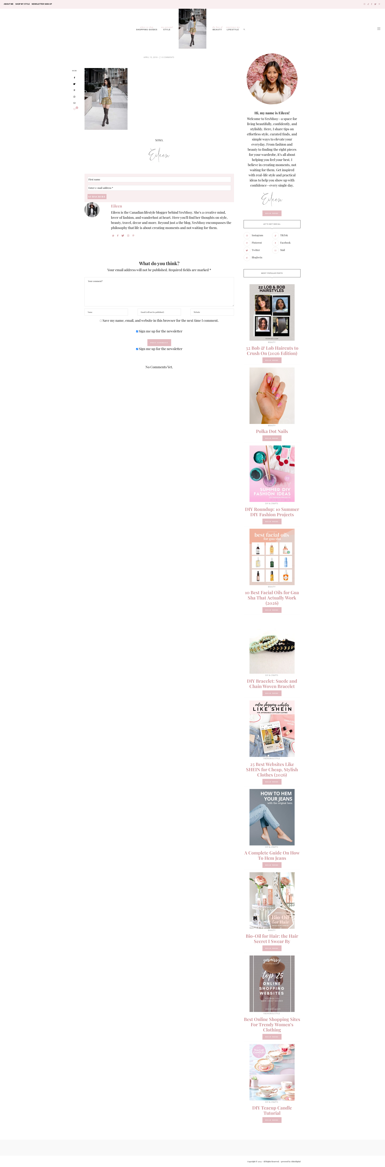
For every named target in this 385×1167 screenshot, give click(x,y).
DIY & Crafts (271, 503)
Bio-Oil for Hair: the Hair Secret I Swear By (272, 938)
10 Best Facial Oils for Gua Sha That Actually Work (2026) (272, 597)
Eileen (116, 205)
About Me (8, 4)
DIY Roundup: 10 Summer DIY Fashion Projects (272, 511)
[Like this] (74, 109)
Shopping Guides (146, 28)
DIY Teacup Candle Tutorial (272, 1110)
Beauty (217, 28)
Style (167, 28)
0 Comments (168, 57)
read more (272, 213)
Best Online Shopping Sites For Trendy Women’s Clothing (272, 1024)
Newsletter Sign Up (42, 4)
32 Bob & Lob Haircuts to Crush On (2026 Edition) (272, 350)
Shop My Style (22, 4)
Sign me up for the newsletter (160, 331)
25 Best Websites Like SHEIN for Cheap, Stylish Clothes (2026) (272, 769)
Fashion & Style (271, 758)
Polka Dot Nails (272, 431)
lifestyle (233, 28)
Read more (272, 360)
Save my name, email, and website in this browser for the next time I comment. (161, 320)
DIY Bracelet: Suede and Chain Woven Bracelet (272, 683)
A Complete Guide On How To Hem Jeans (272, 855)
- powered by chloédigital (289, 1161)
